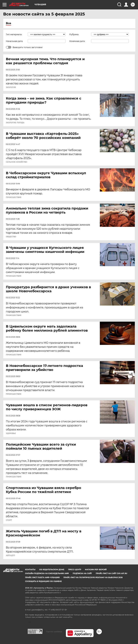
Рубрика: (74, 34)
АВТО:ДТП (10, 555)
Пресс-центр (74, 570)
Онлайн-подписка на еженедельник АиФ (47, 573)
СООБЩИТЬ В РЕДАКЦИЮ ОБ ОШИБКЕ (43, 581)
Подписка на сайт (82, 573)
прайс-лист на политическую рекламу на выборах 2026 (93, 577)
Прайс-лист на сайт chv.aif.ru (111, 573)
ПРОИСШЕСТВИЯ (13, 197)
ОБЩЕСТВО (11, 237)
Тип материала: (14, 34)
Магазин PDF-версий (96, 570)
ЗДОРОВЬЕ (11, 433)
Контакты (30, 570)
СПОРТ (9, 520)
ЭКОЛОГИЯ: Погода (15, 123)
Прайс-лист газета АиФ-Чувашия (42, 577)
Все (8, 23)
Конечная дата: (77, 41)
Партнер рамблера (54, 632)
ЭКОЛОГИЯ (11, 87)
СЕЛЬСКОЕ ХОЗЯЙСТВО (16, 162)
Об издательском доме (51, 570)
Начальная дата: (14, 41)
